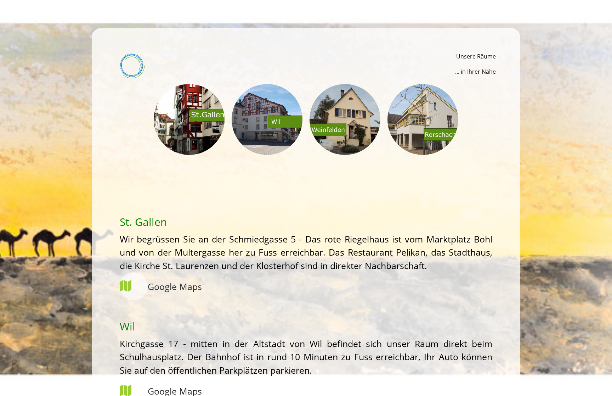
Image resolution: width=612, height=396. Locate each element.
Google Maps (175, 286)
